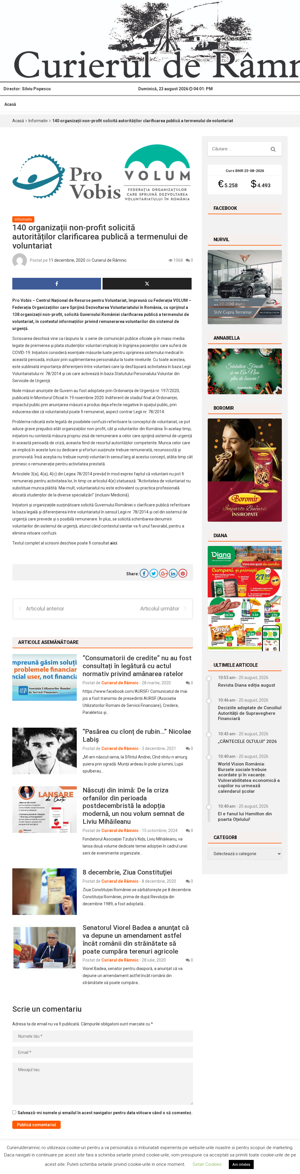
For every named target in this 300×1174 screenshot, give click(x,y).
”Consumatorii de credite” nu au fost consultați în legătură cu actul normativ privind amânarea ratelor (137, 666)
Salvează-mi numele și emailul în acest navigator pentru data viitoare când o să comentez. (105, 1112)
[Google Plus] (163, 573)
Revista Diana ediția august (246, 685)
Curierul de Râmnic (109, 260)
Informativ (38, 120)
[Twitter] (153, 573)
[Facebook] (144, 573)
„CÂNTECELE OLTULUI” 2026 (247, 741)
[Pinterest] (182, 573)
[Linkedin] (173, 573)
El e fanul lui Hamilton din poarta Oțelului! (245, 816)
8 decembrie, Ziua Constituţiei (127, 872)
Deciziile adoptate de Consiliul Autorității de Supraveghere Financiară (250, 713)
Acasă (10, 104)
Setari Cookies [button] (206, 1164)
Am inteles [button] (241, 1164)
